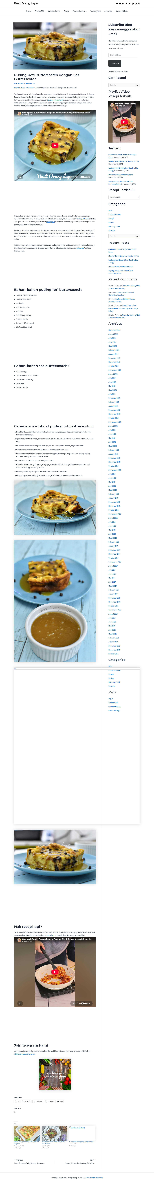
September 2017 (114, 562)
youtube (50, 935)
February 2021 (113, 402)
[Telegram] (136, 3)
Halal (110, 210)
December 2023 (114, 358)
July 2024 (111, 338)
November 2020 (114, 414)
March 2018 (112, 538)
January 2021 (113, 406)
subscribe (80, 248)
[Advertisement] (55, 199)
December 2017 (114, 550)
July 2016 (111, 618)
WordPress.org (113, 711)
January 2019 (113, 498)
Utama (28, 11)
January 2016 (113, 642)
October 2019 (113, 466)
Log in (110, 699)
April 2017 (112, 582)
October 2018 (113, 510)
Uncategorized (114, 226)
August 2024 (113, 334)
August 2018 (113, 518)
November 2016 (114, 602)
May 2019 (111, 482)
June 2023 (112, 382)
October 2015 (113, 654)
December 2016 (114, 598)
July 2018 (111, 522)
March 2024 (112, 346)
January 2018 (113, 546)
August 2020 (113, 426)
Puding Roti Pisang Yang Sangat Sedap (81, 1142)
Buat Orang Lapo (26, 3)
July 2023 (111, 378)
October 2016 (113, 606)
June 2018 (112, 526)
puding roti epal (83, 219)
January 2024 (113, 354)
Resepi (66, 11)
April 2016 (112, 630)
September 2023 (114, 370)
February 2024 (113, 350)
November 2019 (114, 462)
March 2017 (112, 586)
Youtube (111, 230)
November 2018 (114, 506)
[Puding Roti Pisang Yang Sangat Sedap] (82, 1133)
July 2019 (111, 474)
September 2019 (114, 470)
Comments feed (114, 707)
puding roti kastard (55, 100)
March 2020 (112, 446)
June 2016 (112, 622)
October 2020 (113, 418)
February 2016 (113, 638)
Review (111, 222)
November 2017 (114, 554)
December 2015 (114, 646)
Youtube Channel (54, 11)
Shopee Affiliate (122, 11)
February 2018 (113, 542)
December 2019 (114, 458)
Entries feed (113, 703)
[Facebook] (120, 3)
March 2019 (112, 490)
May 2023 (111, 386)
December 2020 (114, 410)
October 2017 (113, 558)
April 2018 (112, 534)
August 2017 (113, 566)
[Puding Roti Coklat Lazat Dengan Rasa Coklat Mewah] (54, 1133)
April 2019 (112, 486)
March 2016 (112, 634)
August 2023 (113, 374)
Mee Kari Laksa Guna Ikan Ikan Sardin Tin (123, 161)
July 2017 (111, 570)
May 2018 (111, 530)
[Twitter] (129, 3)
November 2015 (114, 650)
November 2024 (114, 330)
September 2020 (114, 422)
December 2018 (114, 502)
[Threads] (133, 3)
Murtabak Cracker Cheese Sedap (120, 175)
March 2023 (112, 390)
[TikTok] (126, 3)
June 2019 (112, 478)
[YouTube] (117, 3)
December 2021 (114, 398)
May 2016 (111, 626)
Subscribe (108, 11)
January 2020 (113, 454)
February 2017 (113, 590)
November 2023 (114, 362)
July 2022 (111, 394)
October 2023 (113, 366)
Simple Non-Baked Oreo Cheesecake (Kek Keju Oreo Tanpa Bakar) (123, 308)
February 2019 (113, 494)
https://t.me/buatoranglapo (24, 1054)
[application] (86, 11)
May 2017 (111, 578)
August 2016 (113, 614)
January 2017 (113, 594)
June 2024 (112, 342)
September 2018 (114, 514)
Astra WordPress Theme (94, 1178)
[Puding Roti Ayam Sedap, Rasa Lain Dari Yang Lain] (27, 1133)
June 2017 (112, 574)
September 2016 (114, 610)
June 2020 (112, 434)
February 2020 (113, 450)
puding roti (50, 222)
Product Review (79, 11)
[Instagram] (123, 3)
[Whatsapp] (139, 3)
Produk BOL (39, 11)
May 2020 (111, 438)
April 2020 (112, 442)
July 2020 (111, 430)
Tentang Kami (95, 11)
